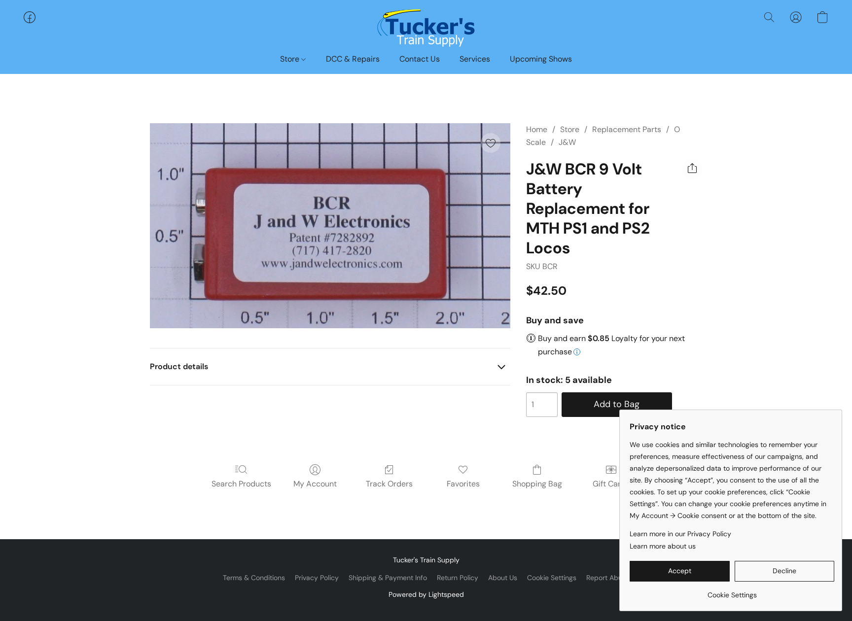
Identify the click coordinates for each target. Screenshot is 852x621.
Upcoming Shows (541, 59)
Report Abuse (608, 577)
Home (536, 129)
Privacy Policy (317, 577)
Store (290, 59)
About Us (502, 577)
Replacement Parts (626, 129)
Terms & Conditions (254, 577)
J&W (567, 142)
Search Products (241, 484)
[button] (426, 27)
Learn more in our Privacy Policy (680, 533)
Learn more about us (663, 546)
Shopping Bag (537, 484)
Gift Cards (611, 484)
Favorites (463, 484)
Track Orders (389, 484)
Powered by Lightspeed (426, 594)
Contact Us (419, 59)
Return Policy (457, 577)
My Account (315, 484)
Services (475, 59)
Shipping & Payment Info (388, 577)
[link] (732, 591)
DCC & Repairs (353, 59)
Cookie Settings (551, 577)
